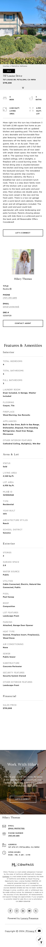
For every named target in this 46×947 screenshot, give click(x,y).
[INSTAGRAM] (16, 910)
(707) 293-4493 (10, 298)
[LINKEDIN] (23, 910)
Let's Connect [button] (23, 233)
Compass (6, 876)
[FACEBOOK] (10, 910)
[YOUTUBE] (29, 910)
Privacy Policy (33, 931)
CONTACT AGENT (23, 323)
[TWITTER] (35, 910)
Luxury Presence (29, 918)
